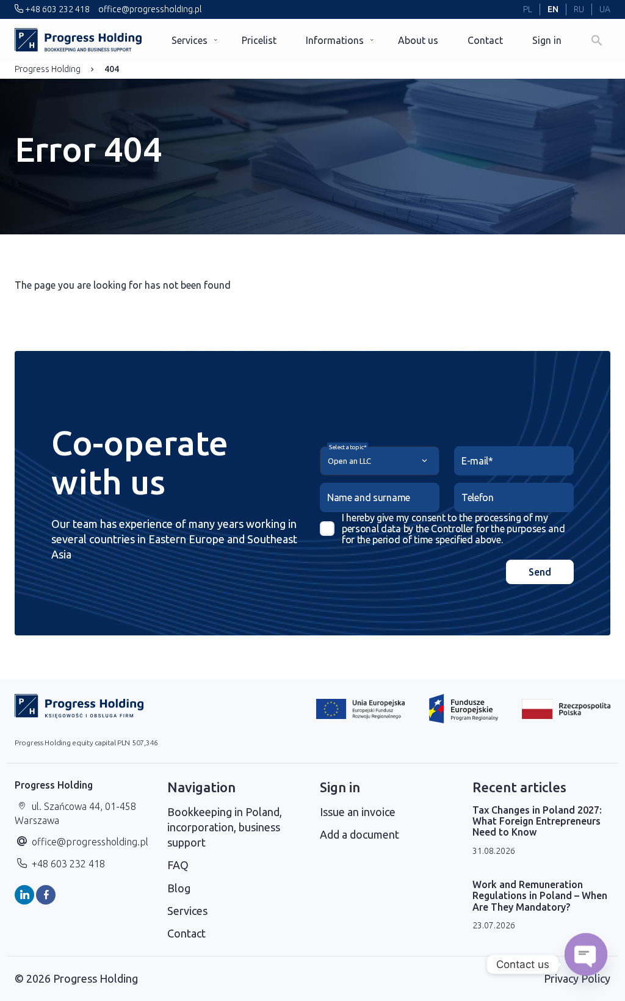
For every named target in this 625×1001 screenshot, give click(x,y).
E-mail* (477, 461)
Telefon (477, 497)
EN (552, 9)
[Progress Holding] (78, 40)
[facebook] (46, 895)
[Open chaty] (586, 964)
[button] (596, 40)
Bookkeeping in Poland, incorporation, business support (224, 827)
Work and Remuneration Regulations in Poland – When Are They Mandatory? (539, 895)
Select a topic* (347, 447)
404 (111, 69)
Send (540, 571)
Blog (178, 888)
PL (527, 9)
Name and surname (368, 497)
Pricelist (259, 40)
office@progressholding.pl (148, 9)
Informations (335, 40)
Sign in (547, 40)
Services (190, 40)
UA (604, 9)
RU (579, 9)
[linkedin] (24, 895)
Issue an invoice (358, 812)
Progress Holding (48, 69)
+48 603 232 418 (56, 9)
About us (418, 40)
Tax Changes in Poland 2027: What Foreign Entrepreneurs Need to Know (537, 820)
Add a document (359, 834)
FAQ (178, 865)
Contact (485, 40)
